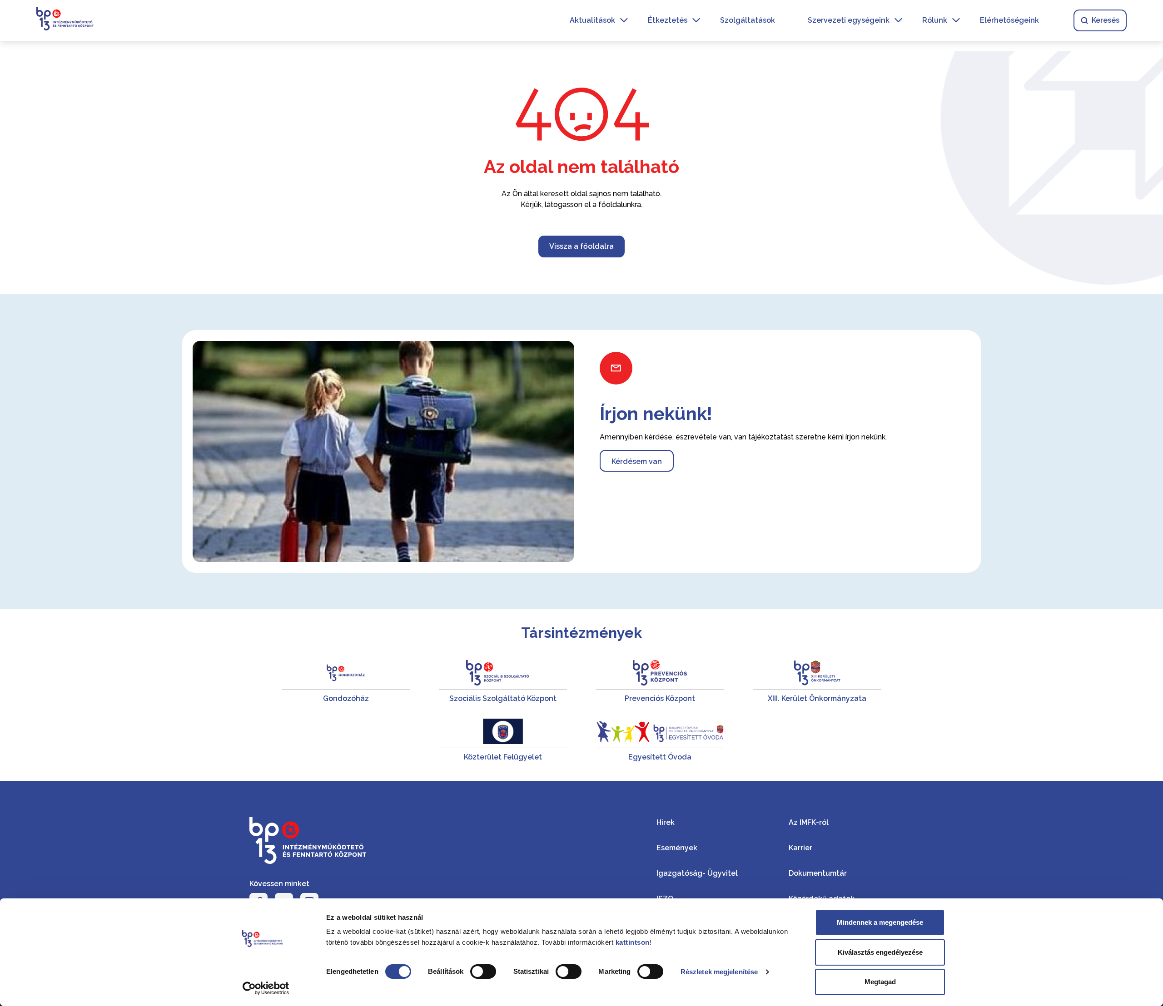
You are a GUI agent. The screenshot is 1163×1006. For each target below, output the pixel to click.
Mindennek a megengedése (880, 922)
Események (676, 847)
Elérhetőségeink (1009, 20)
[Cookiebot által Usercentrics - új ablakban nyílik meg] (266, 988)
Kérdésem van (636, 461)
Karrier (800, 847)
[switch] (483, 971)
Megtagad (880, 982)
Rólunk (934, 20)
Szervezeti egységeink (849, 20)
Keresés (1105, 20)
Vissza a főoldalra (581, 246)
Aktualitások (592, 20)
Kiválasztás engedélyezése (880, 952)
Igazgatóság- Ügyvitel (697, 873)
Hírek (665, 822)
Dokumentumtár (818, 873)
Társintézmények (581, 632)
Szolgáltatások (747, 20)
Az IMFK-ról (809, 822)
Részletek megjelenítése (719, 972)
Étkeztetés (667, 20)
